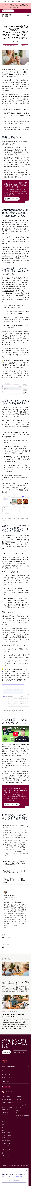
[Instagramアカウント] (9, 1087)
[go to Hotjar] (18, 1)
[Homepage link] (4, 1061)
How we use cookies (16, 1176)
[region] (14, 1177)
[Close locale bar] (28, 11)
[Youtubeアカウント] (6, 1087)
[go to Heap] (12, 1)
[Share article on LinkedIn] (3, 947)
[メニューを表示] (28, 15)
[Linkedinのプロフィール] (3, 1087)
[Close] (26, 1170)
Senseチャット (9, 367)
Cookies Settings (14, 1180)
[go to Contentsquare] (5, 1)
